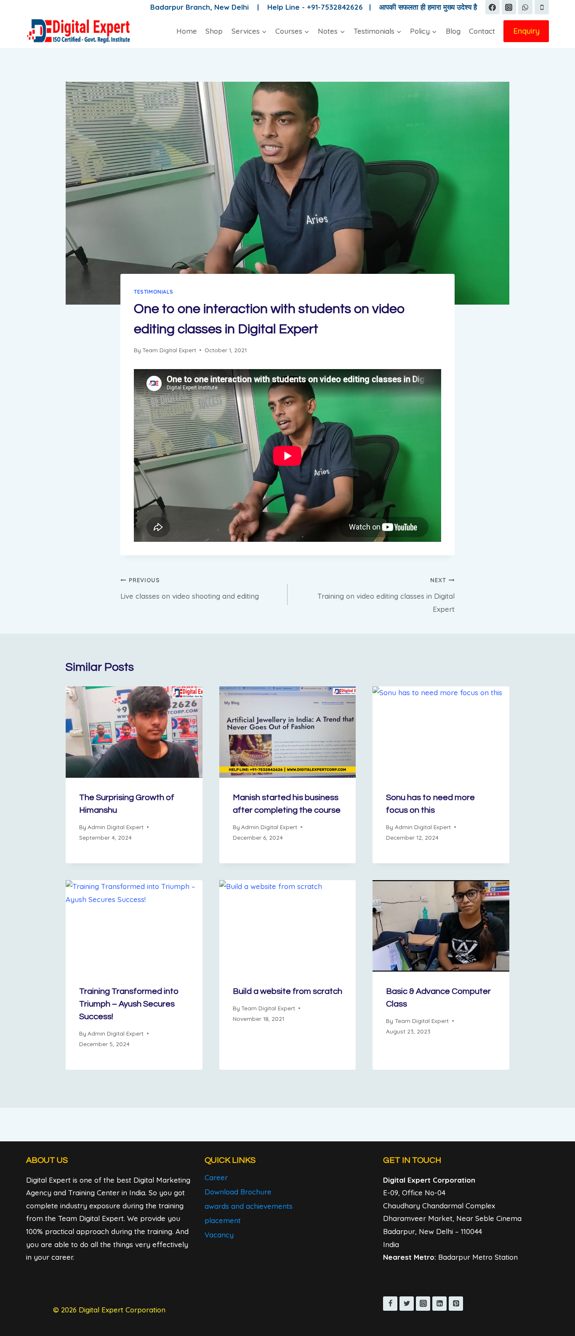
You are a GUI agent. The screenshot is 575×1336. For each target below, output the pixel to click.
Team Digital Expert (169, 349)
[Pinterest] (456, 1303)
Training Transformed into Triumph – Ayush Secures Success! (129, 1004)
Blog (453, 31)
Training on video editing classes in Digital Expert (386, 594)
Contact (482, 31)
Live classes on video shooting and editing (189, 588)
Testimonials (153, 292)
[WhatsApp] (525, 7)
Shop (214, 31)
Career (216, 1177)
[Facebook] (492, 7)
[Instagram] (509, 7)
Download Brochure (238, 1191)
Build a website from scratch (287, 991)
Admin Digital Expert (116, 826)
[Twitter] (406, 1303)
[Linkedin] (439, 1303)
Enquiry (526, 31)
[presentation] (134, 731)
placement (223, 1220)
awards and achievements (249, 1206)
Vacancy (219, 1234)
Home (186, 31)
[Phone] (542, 7)
